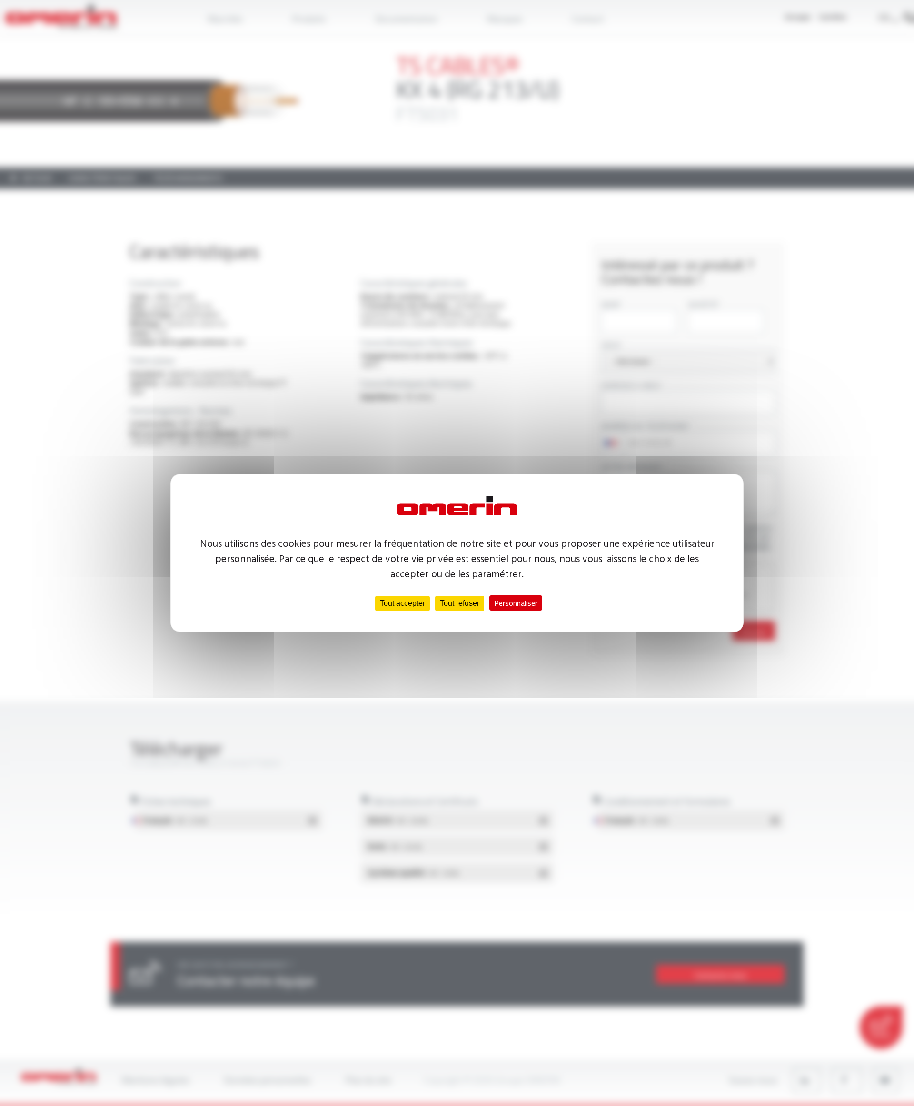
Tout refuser (459, 603)
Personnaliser (515, 603)
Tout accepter (402, 603)
